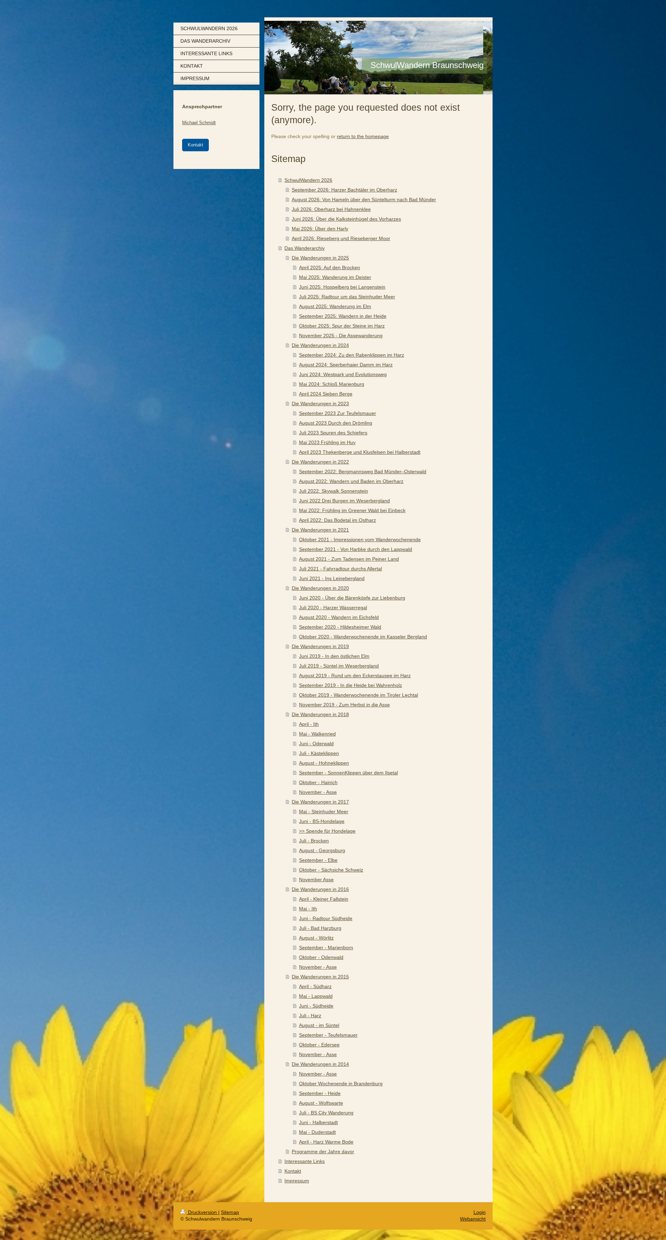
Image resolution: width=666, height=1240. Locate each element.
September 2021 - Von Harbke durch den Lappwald (355, 549)
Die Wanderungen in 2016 (320, 889)
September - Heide (320, 1093)
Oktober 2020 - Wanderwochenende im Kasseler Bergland (363, 636)
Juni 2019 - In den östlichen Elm (334, 656)
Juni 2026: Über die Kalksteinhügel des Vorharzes (346, 219)
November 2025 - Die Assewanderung (341, 335)
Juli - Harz (310, 1015)
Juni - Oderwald (316, 743)
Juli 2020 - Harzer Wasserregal (333, 607)
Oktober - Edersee (319, 1044)
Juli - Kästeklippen (319, 753)
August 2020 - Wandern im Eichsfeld (339, 617)
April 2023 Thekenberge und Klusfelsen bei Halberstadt (359, 452)
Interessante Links (304, 1161)
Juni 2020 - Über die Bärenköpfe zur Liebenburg (352, 598)
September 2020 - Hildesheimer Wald (340, 627)
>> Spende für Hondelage (327, 831)
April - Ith (309, 724)
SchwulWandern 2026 (308, 180)
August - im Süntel (319, 1025)
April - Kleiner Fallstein (323, 899)
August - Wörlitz (316, 938)
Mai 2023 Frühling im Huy (327, 442)
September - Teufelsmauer (328, 1035)
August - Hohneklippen (324, 763)
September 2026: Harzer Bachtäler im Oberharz (344, 190)
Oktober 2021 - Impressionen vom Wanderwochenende (360, 539)
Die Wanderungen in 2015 (320, 976)
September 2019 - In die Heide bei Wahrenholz (350, 685)
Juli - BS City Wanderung (326, 1112)
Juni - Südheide (316, 1006)
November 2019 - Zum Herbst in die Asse (344, 704)
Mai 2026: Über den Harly (320, 228)
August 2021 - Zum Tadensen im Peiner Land (349, 559)
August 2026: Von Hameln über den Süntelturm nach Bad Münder (364, 199)
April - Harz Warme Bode (326, 1142)
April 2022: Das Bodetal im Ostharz (337, 520)
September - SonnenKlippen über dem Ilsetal (348, 772)
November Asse (316, 879)
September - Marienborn (326, 947)
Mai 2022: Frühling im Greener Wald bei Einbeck (352, 510)
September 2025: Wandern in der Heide (342, 316)
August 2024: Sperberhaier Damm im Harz (346, 364)
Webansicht (473, 1219)
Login (479, 1212)
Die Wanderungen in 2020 (320, 588)
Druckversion (202, 1212)
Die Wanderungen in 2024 (320, 345)
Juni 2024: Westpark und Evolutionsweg (343, 374)
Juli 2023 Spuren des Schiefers (333, 432)
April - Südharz (315, 986)
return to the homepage (363, 136)
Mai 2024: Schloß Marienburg (331, 384)
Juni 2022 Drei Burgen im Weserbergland (344, 500)
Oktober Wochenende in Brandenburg (341, 1083)
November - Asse (318, 792)
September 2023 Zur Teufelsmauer (337, 413)
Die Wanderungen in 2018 (320, 714)
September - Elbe (318, 860)
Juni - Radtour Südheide (325, 918)
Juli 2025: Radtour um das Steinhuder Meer (347, 296)
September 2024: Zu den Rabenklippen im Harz (351, 355)
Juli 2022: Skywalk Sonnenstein (333, 491)
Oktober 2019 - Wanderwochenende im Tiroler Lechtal (358, 695)
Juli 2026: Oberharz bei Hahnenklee (331, 209)
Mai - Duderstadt (317, 1132)
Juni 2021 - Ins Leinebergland (332, 578)
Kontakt (292, 1171)
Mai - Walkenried (317, 734)
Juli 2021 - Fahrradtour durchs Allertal (340, 568)
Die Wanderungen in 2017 (320, 802)
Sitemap (230, 1212)
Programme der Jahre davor (323, 1151)
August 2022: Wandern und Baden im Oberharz (351, 481)
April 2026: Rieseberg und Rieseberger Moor (341, 238)
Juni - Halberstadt (318, 1122)
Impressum (296, 1180)
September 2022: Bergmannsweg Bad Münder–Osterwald (362, 471)
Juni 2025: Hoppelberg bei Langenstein (342, 287)
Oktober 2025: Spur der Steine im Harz (342, 326)
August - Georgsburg (322, 850)
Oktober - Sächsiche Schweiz (331, 870)
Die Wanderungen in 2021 (320, 530)
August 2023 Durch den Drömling (335, 423)
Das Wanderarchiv (304, 248)
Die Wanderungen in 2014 (320, 1064)
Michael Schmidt (199, 122)
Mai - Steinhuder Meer (323, 811)
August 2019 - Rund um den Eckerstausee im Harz (355, 675)
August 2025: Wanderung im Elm (335, 306)
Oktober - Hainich (318, 782)
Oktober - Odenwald (321, 957)
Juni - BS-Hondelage (321, 821)
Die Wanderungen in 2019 (320, 646)
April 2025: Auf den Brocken (329, 267)
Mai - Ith (308, 908)
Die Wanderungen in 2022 (320, 462)
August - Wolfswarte (321, 1103)
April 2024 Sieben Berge (325, 394)
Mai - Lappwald (316, 996)
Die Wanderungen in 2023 (320, 403)
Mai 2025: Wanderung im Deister (335, 277)
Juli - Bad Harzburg (320, 928)
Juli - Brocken (314, 840)
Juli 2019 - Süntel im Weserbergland (339, 666)
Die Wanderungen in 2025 (320, 258)
